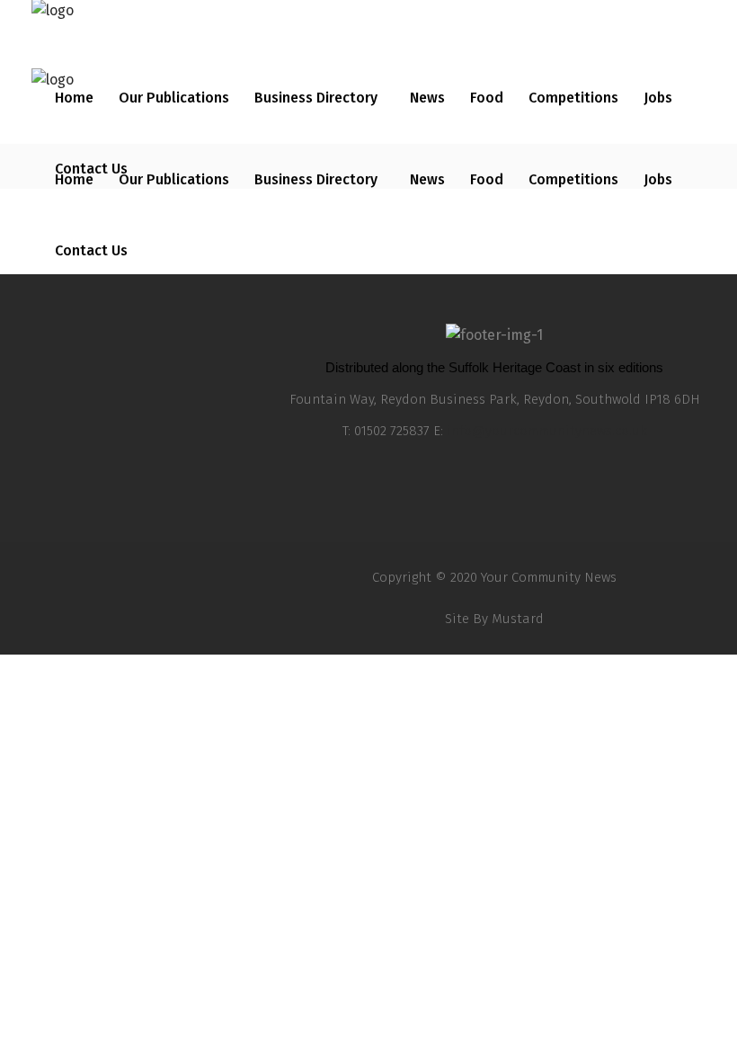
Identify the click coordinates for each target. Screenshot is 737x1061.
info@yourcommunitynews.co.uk (547, 431)
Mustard (518, 619)
